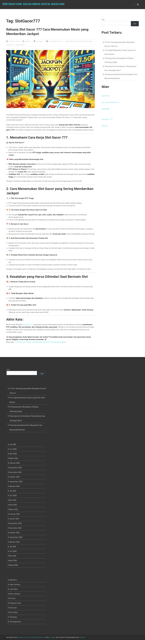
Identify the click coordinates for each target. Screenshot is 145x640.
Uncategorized (15, 622)
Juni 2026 (13, 449)
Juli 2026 (12, 444)
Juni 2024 (13, 551)
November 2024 (15, 528)
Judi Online (52, 41)
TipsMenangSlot (20, 45)
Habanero (13, 580)
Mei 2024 (12, 556)
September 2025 (15, 482)
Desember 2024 (15, 523)
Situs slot (59, 41)
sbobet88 (105, 109)
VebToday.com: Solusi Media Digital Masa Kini (33, 4)
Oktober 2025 (14, 477)
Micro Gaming (14, 594)
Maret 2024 (13, 565)
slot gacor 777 (107, 119)
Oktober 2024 (14, 533)
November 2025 (15, 472)
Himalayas (52, 637)
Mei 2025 (12, 500)
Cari (103, 20)
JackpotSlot (68, 41)
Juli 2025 (12, 491)
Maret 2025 (13, 509)
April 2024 (13, 560)
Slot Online (13, 612)
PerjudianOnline (77, 41)
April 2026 (13, 454)
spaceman (106, 96)
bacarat (105, 126)
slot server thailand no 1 (111, 102)
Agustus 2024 (14, 542)
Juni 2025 (13, 495)
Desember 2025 (15, 468)
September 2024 (15, 537)
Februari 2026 (14, 463)
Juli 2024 (12, 547)
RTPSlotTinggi (87, 41)
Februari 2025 (14, 514)
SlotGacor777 (10, 45)
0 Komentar (39, 41)
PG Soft (12, 598)
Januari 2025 (14, 519)
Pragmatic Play (15, 603)
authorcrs (27, 41)
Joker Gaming (14, 584)
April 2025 (13, 505)
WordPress (82, 637)
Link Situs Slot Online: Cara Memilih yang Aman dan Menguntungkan (40, 342)
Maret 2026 (13, 458)
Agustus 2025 (14, 486)
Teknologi (13, 617)
